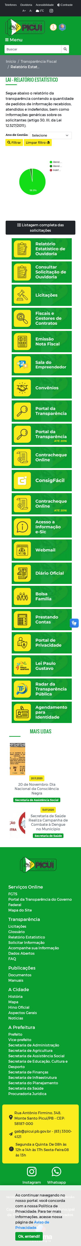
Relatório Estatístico (26, 937)
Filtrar (16, 142)
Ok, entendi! (29, 1236)
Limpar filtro (36, 142)
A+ (24, 10)
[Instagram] (51, 11)
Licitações (17, 926)
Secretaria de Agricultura (30, 1050)
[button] (65, 49)
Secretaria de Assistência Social (36, 1056)
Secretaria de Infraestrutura (32, 1077)
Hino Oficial (18, 1007)
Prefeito (15, 1034)
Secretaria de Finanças (28, 1072)
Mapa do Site (20, 910)
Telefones (11, 5)
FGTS (12, 894)
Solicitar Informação (26, 942)
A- (30, 10)
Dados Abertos (21, 953)
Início (11, 61)
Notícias (15, 1018)
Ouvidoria (26, 5)
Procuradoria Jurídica (27, 1093)
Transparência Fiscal (39, 61)
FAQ (12, 958)
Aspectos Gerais (22, 1012)
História (15, 996)
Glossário (16, 931)
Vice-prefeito (19, 1039)
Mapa (13, 1002)
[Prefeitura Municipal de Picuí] (25, 27)
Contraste (66, 5)
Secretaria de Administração (33, 1045)
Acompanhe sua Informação (33, 948)
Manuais (15, 980)
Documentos (20, 975)
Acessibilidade (45, 5)
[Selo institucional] (53, 27)
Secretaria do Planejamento (33, 1083)
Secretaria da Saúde (25, 1088)
